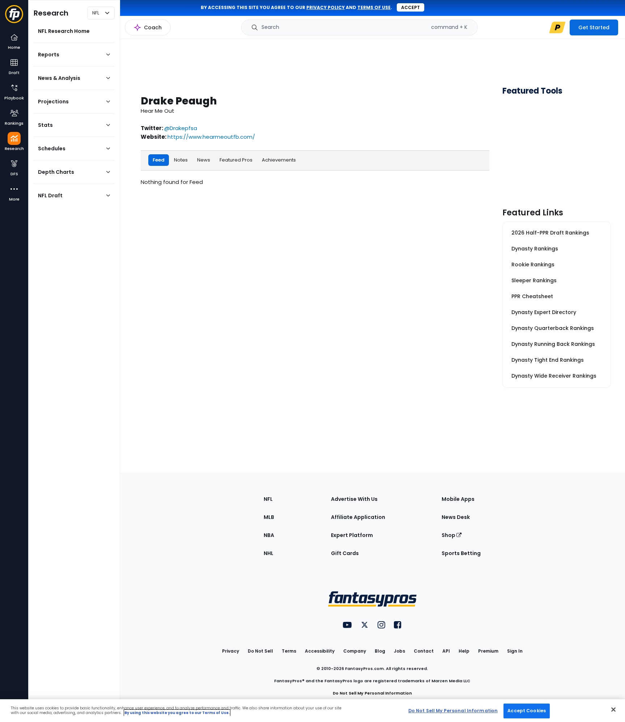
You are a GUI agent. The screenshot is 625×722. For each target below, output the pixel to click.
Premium (488, 651)
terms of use (374, 7)
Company (354, 651)
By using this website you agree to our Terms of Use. (177, 712)
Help (464, 651)
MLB (269, 517)
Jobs (399, 651)
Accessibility (320, 651)
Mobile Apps (458, 499)
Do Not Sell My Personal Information (372, 693)
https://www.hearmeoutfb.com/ (211, 137)
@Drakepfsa (180, 128)
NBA (269, 535)
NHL (268, 553)
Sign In (515, 651)
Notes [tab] (181, 159)
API (446, 651)
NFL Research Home (64, 31)
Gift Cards (345, 553)
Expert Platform (352, 535)
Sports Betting (461, 553)
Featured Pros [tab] (236, 159)
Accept (410, 7)
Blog (380, 651)
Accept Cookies (526, 711)
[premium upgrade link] (557, 27)
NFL (268, 499)
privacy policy (325, 7)
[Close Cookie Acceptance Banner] (613, 709)
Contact (424, 651)
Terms (289, 651)
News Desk (456, 517)
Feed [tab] (159, 159)
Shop (449, 535)
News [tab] (203, 159)
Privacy (230, 651)
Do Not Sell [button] (260, 651)
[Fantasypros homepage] (14, 17)
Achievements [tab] (279, 159)
